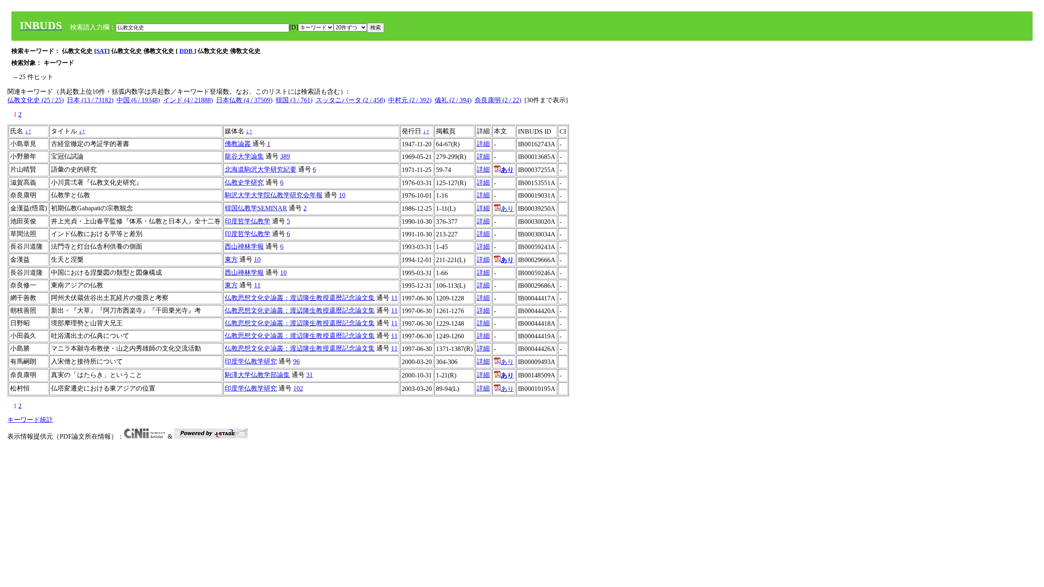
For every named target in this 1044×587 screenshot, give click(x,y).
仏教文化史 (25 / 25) (35, 100)
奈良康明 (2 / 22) (498, 100)
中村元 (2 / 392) (409, 100)
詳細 (483, 143)
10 (342, 195)
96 (296, 361)
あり (507, 208)
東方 (231, 259)
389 (285, 156)
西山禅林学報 (244, 246)
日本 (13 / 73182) (90, 100)
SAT (102, 51)
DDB (186, 51)
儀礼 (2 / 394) (453, 100)
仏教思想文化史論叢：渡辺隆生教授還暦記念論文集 (300, 297)
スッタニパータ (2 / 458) (350, 100)
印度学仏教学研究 (251, 361)
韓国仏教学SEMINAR (256, 208)
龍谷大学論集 (244, 156)
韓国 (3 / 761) (294, 100)
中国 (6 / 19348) (138, 100)
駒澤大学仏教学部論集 (257, 374)
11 (257, 285)
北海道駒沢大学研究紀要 (260, 169)
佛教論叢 (238, 143)
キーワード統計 (30, 419)
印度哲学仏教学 (247, 221)
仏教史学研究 (244, 182)
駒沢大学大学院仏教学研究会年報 (274, 195)
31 (309, 374)
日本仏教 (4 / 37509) (244, 100)
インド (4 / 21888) (188, 100)
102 (298, 388)
